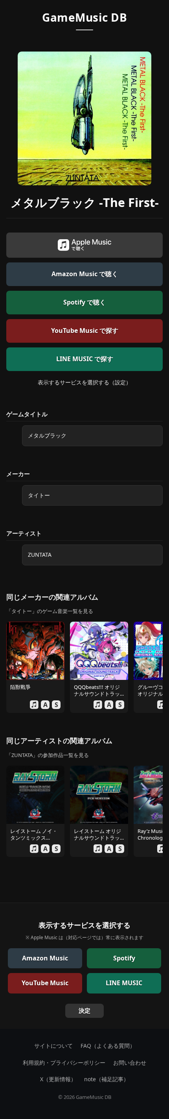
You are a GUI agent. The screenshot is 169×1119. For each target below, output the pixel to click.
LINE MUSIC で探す (84, 359)
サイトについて (53, 1045)
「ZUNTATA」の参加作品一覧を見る (47, 755)
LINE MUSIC (124, 983)
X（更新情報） (58, 1079)
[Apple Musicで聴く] (84, 245)
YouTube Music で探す (84, 330)
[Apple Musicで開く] (34, 704)
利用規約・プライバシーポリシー (64, 1062)
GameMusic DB (84, 17)
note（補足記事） (106, 1079)
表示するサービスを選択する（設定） (84, 382)
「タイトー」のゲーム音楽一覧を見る (49, 611)
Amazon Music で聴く (84, 274)
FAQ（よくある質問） (108, 1045)
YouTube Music (45, 983)
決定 (84, 1010)
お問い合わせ (129, 1062)
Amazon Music (45, 958)
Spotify (124, 958)
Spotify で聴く (84, 302)
